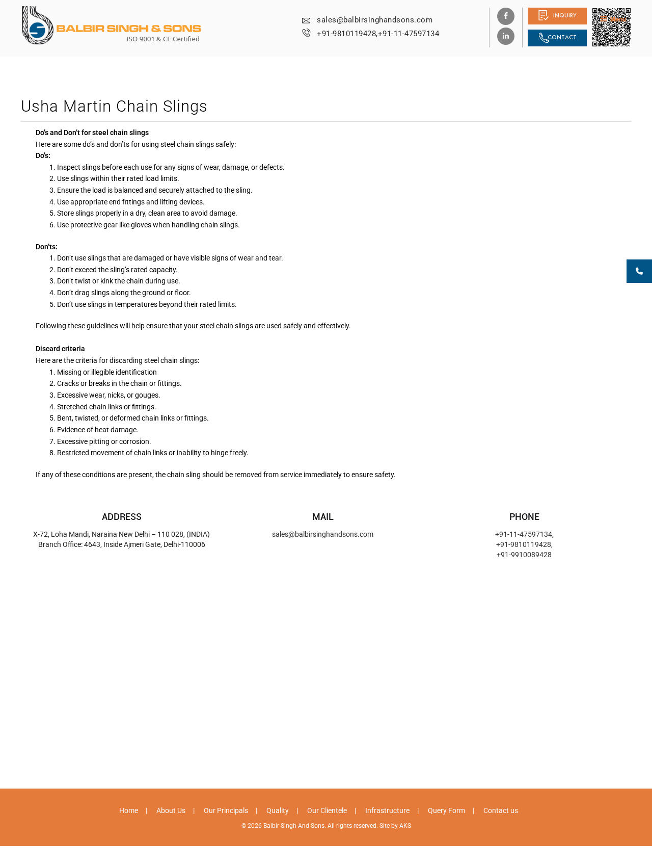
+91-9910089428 (524, 555)
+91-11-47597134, (524, 534)
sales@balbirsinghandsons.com (374, 19)
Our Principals (226, 810)
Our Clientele (327, 810)
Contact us (500, 810)
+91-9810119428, (347, 33)
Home (128, 810)
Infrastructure (387, 810)
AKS (405, 825)
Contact (562, 37)
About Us (170, 810)
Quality (277, 810)
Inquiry (565, 15)
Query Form (446, 810)
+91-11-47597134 (409, 33)
